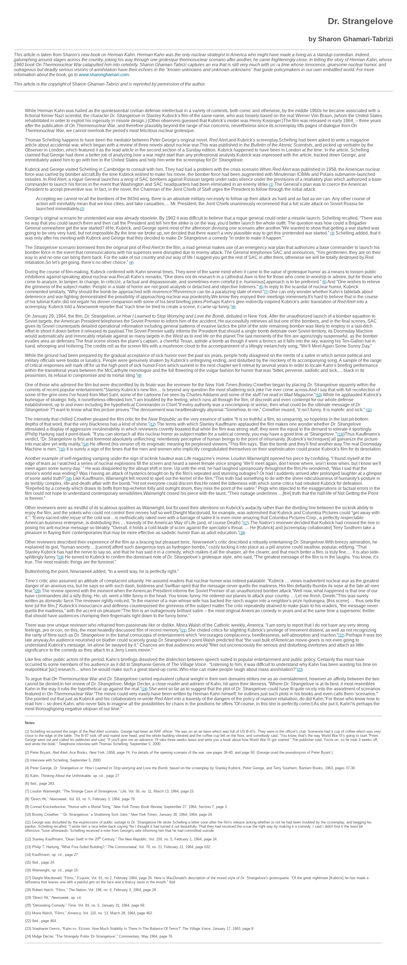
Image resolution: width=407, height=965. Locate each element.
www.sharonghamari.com (104, 74)
